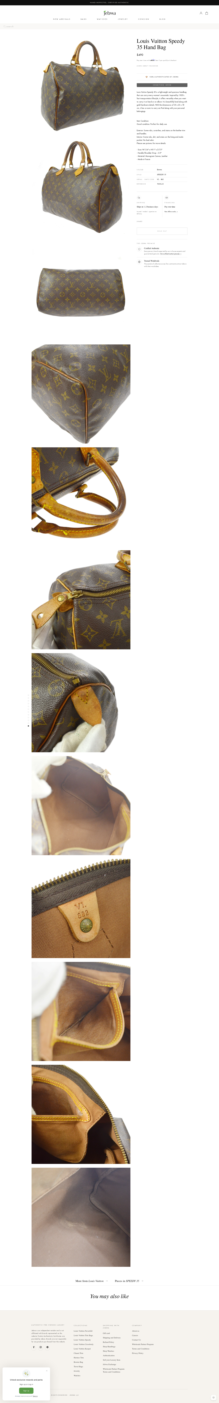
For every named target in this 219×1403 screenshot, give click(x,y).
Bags (84, 19)
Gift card (106, 1333)
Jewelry (123, 19)
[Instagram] (40, 1348)
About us (135, 1331)
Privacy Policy (137, 1353)
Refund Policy (108, 1342)
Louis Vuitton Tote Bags (83, 1335)
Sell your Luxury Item (111, 1360)
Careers (135, 1335)
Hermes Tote (79, 1357)
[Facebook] (145, 221)
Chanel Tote (78, 1353)
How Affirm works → (171, 212)
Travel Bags (78, 1366)
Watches (102, 19)
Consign (143, 19)
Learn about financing (147, 66)
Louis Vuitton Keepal (82, 1348)
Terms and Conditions (140, 1348)
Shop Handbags (109, 1346)
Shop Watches (108, 1351)
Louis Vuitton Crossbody (84, 1344)
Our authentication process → (170, 254)
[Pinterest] (151, 221)
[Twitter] (148, 221)
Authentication (109, 1355)
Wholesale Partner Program (143, 1344)
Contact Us (136, 1339)
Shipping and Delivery (112, 1337)
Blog (163, 19)
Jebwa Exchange (109, 1364)
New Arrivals (62, 19)
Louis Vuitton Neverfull (83, 1331)
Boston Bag (78, 1362)
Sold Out (162, 231)
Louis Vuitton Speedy (82, 1339)
